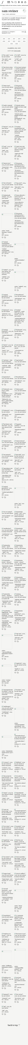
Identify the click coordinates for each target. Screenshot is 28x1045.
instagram (12, 31)
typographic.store (6, 33)
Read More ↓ (6, 28)
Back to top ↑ (14, 1025)
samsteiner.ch (5, 31)
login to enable (17, 51)
